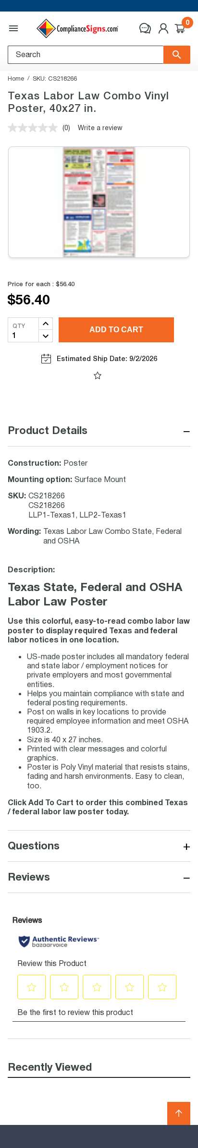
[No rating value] (35, 127)
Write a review (100, 127)
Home (16, 78)
